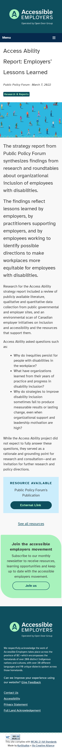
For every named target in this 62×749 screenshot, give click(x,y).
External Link (36, 505)
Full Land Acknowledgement (22, 710)
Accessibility (12, 698)
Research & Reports (16, 94)
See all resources (31, 524)
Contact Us (11, 692)
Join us (31, 586)
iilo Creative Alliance (43, 745)
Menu (6, 38)
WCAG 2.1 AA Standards (44, 741)
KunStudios (23, 745)
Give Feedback (31, 682)
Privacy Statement (16, 704)
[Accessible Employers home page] (31, 17)
